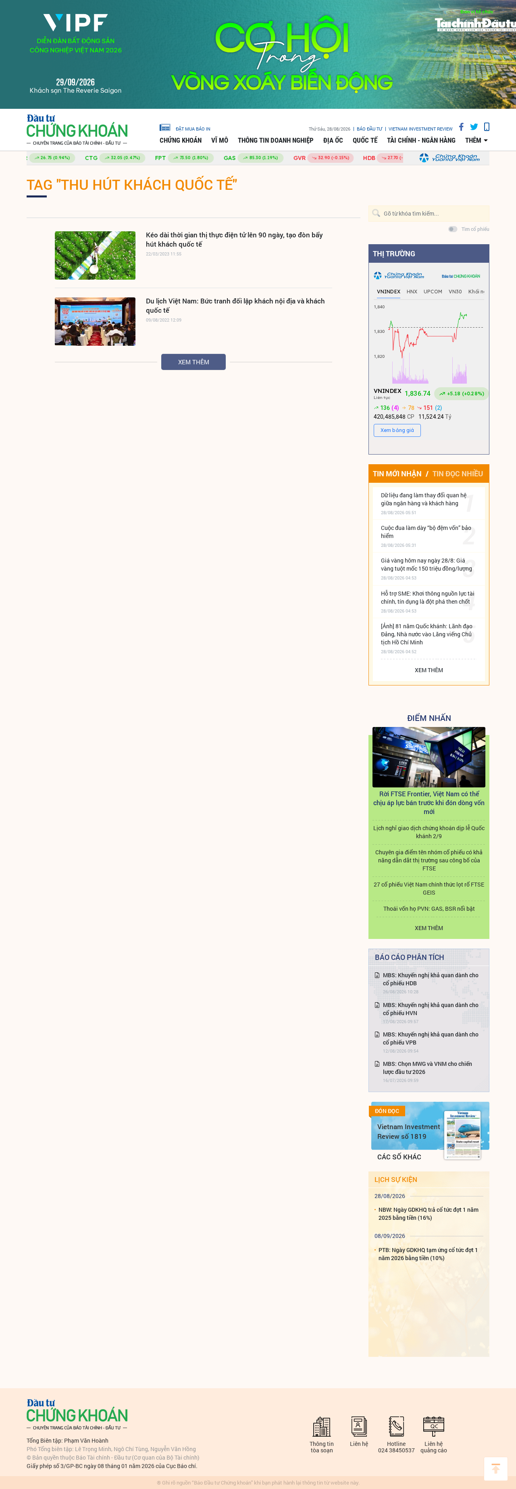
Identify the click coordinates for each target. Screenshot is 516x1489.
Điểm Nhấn (429, 717)
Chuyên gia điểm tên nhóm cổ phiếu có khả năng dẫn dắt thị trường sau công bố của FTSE (429, 860)
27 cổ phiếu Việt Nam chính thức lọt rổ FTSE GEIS (429, 888)
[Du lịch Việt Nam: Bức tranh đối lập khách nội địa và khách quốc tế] (95, 321)
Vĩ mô (219, 140)
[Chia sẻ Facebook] (458, 126)
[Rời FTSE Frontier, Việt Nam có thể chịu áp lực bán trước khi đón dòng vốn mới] (428, 757)
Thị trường (394, 253)
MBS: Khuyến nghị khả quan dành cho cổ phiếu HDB (431, 979)
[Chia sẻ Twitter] (471, 126)
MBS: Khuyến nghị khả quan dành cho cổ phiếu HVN (431, 1009)
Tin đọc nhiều (458, 473)
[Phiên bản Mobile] (483, 126)
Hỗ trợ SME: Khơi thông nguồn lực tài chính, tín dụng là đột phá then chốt (427, 597)
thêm (473, 140)
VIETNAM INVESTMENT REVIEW (421, 128)
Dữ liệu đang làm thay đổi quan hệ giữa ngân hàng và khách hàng (423, 499)
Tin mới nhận (397, 473)
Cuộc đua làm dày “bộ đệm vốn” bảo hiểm (426, 532)
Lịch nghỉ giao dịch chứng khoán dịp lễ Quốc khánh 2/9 (429, 832)
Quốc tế (365, 140)
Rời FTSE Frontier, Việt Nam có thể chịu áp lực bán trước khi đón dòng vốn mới (429, 802)
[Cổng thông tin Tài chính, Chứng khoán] (77, 130)
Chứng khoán (181, 140)
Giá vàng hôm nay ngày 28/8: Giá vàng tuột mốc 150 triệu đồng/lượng (426, 564)
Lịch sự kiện (396, 1179)
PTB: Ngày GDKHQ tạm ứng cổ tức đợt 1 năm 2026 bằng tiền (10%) (428, 1254)
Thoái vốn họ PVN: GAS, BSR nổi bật (429, 908)
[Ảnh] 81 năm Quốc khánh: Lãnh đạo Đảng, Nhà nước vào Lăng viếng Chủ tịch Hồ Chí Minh (426, 634)
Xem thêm (193, 362)
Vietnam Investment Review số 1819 (408, 1131)
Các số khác (399, 1156)
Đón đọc (387, 1111)
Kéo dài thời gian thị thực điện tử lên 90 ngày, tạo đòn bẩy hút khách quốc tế (234, 239)
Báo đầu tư (369, 128)
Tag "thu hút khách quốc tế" (132, 184)
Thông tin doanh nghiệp (276, 140)
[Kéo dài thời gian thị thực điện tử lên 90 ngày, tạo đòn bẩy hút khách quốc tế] (95, 255)
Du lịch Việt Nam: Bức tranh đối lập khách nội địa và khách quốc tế (235, 305)
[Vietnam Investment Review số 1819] (462, 1135)
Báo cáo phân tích (409, 957)
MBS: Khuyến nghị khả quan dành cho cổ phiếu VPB (431, 1038)
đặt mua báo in (193, 128)
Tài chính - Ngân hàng (421, 140)
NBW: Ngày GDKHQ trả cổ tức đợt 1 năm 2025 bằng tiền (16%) (429, 1213)
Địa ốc (333, 140)
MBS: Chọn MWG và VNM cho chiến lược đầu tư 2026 (427, 1068)
